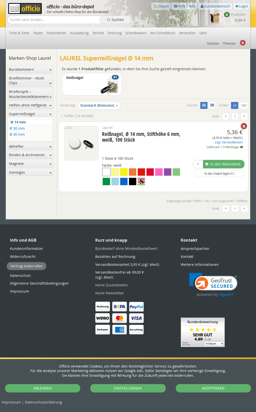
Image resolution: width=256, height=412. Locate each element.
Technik (98, 32)
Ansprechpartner (195, 248)
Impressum (11, 402)
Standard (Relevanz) (97, 105)
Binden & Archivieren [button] (27, 154)
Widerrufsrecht (23, 256)
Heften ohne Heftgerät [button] (27, 105)
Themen (229, 43)
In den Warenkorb (224, 164)
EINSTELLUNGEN (128, 388)
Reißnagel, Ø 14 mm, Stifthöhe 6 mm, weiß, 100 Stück (141, 136)
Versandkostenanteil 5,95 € (127, 264)
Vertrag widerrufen (26, 266)
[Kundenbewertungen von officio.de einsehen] (203, 332)
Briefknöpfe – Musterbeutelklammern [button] (29, 94)
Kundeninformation (26, 248)
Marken (213, 43)
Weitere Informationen (200, 264)
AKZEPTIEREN (213, 388)
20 (235, 105)
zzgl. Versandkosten (229, 142)
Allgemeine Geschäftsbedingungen (39, 283)
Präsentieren (56, 32)
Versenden (187, 32)
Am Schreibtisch (163, 32)
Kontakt (187, 256)
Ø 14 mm (18, 122)
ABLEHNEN (43, 388)
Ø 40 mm (17, 134)
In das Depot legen (217, 173)
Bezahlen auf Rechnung (115, 256)
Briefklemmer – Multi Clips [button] (26, 80)
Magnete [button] (16, 163)
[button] (213, 285)
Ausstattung (79, 32)
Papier (38, 32)
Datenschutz (43, 402)
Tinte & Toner (19, 32)
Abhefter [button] (16, 146)
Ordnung (115, 32)
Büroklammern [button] (21, 69)
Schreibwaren (136, 32)
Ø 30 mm (17, 128)
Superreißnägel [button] (22, 113)
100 (243, 105)
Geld (202, 32)
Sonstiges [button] (17, 172)
